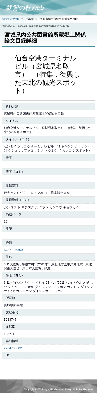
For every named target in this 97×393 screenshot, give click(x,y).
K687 (7, 250)
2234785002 (13, 348)
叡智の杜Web (10, 19)
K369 (19, 250)
